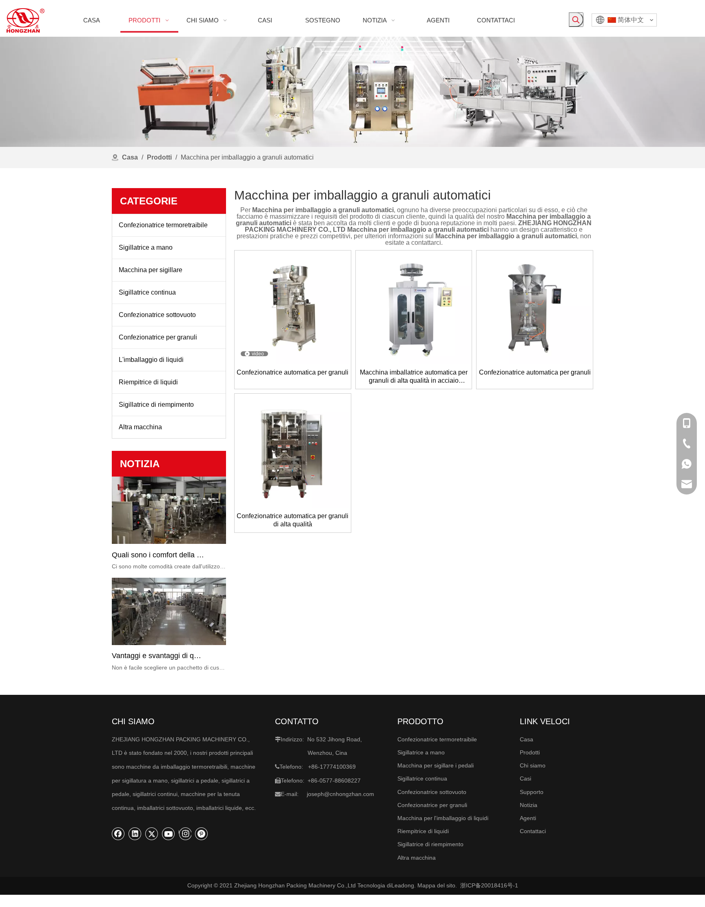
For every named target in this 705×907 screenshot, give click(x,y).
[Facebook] (118, 833)
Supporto (531, 792)
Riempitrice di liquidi (148, 382)
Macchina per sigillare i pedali (435, 765)
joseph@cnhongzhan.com (340, 794)
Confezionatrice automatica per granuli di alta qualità (292, 520)
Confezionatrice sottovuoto (157, 314)
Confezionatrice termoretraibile (163, 225)
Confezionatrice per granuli (158, 337)
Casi (525, 778)
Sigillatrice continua (147, 292)
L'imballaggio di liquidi (151, 359)
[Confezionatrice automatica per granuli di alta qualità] (293, 451)
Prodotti (530, 752)
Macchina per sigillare (150, 269)
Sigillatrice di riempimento (156, 404)
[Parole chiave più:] (576, 19)
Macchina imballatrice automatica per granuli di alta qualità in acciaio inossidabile (414, 377)
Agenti (528, 818)
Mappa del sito (436, 885)
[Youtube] (168, 833)
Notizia (528, 805)
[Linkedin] (135, 833)
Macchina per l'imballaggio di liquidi (442, 818)
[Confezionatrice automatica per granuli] (293, 307)
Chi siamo (532, 765)
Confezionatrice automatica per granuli (292, 372)
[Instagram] (185, 833)
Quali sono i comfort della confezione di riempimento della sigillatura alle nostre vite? (158, 555)
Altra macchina (140, 427)
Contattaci (533, 831)
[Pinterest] (201, 833)
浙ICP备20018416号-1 (489, 885)
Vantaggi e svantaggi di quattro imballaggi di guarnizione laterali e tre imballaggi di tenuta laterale (158, 656)
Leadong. (403, 885)
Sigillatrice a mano (146, 247)
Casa (526, 739)
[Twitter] (151, 833)
